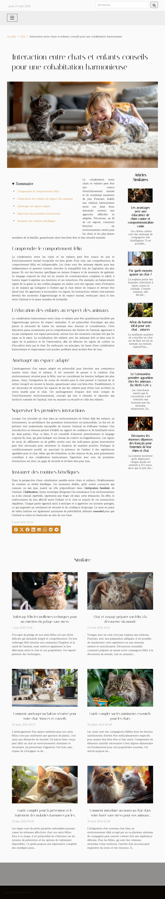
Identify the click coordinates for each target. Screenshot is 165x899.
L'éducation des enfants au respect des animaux (45, 199)
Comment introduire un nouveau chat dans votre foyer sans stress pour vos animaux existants (120, 815)
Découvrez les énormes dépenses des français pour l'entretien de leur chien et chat (140, 443)
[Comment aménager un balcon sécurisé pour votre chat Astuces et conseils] (45, 687)
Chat (22, 36)
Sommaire (24, 183)
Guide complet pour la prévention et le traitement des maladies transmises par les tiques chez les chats (45, 815)
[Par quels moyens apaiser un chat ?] (140, 259)
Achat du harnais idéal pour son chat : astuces (140, 325)
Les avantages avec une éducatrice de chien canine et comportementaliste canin (141, 217)
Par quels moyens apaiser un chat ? (140, 272)
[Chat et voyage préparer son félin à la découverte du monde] (120, 590)
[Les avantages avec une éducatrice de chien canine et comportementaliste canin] (140, 196)
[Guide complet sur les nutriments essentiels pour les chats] (120, 687)
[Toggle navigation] (12, 18)
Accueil (11, 36)
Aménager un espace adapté (33, 206)
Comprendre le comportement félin (38, 191)
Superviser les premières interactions (38, 213)
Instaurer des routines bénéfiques (36, 221)
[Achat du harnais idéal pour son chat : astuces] (140, 310)
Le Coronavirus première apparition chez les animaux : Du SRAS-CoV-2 (140, 379)
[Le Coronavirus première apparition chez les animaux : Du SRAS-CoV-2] (140, 362)
